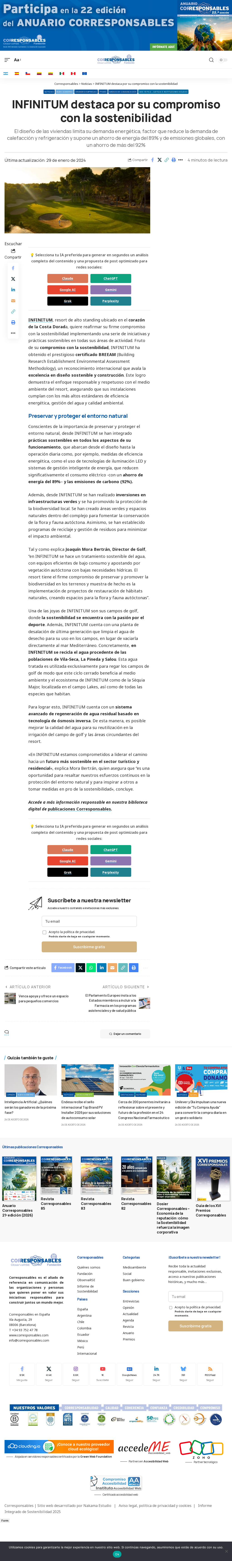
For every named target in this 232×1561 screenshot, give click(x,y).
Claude (67, 278)
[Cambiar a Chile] (28, 73)
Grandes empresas (86, 91)
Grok (68, 301)
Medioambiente (84, 1094)
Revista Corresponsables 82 (136, 1203)
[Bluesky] (183, 1374)
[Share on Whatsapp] (91, 967)
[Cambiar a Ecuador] (50, 73)
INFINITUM (40, 320)
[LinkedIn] (156, 1374)
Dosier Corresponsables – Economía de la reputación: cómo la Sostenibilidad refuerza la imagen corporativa (173, 1218)
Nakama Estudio (97, 1505)
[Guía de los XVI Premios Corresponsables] (213, 1179)
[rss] (210, 1374)
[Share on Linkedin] (13, 289)
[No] (226, 1551)
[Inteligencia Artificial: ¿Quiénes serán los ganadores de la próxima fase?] (31, 1080)
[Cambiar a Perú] (73, 73)
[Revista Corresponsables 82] (136, 1175)
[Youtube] (103, 1374)
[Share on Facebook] (152, 160)
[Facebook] (22, 1374)
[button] (166, 160)
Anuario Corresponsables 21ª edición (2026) (17, 1210)
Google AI (68, 289)
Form (4, 1521)
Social (193, 1094)
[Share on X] (159, 160)
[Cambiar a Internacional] (84, 73)
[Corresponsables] (115, 59)
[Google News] (130, 1374)
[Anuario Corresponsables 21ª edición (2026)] (19, 1179)
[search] (211, 60)
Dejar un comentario (127, 1034)
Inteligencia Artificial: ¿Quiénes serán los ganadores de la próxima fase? (30, 1107)
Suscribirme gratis (89, 946)
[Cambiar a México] (62, 73)
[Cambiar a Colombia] (39, 73)
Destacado (127, 1094)
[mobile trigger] (8, 59)
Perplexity (110, 301)
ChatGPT (111, 278)
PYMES (103, 91)
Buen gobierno (64, 91)
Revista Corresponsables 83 (96, 1203)
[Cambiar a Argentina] (5, 73)
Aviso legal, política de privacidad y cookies (155, 1505)
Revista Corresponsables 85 (56, 1203)
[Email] (13, 300)
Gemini (110, 289)
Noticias (49, 91)
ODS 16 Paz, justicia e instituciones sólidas (163, 91)
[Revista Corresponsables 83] (96, 1175)
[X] (49, 1374)
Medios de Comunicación (122, 91)
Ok (117, 1554)
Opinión (11, 1094)
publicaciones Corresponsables (79, 809)
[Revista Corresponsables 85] (56, 1175)
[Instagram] (76, 1374)
